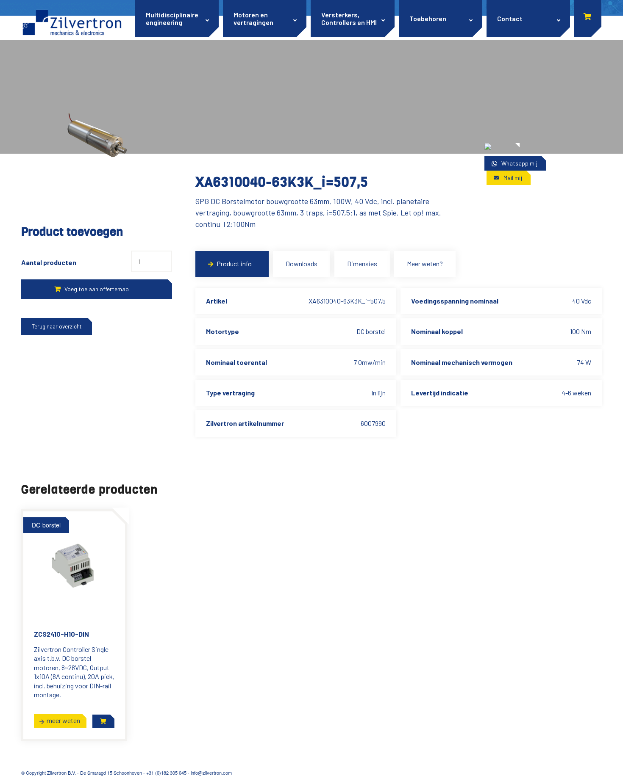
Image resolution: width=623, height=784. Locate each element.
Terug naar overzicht (56, 326)
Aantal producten (48, 262)
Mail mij (512, 177)
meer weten (63, 720)
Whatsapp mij (519, 163)
